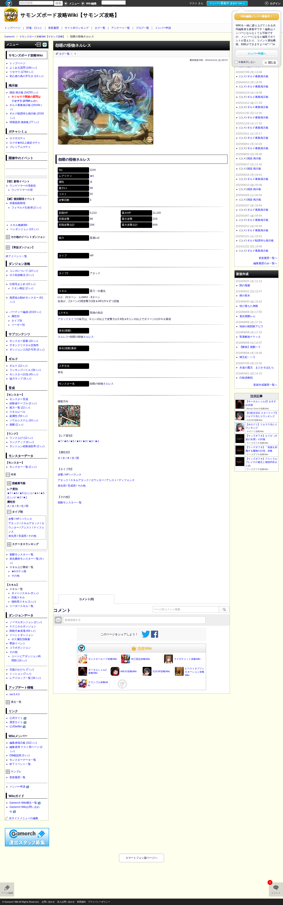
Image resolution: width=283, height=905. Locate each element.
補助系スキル (23, 601)
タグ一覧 (100, 27)
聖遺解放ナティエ (250, 336)
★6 (92, 175)
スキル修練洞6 (18, 225)
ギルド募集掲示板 (257, 76)
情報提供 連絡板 (24, 122)
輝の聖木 (244, 295)
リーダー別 (18, 324)
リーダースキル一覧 (21, 606)
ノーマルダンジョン (26, 622)
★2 (91, 441)
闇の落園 (244, 285)
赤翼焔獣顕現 (17, 203)
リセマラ (21, 71)
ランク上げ (21, 437)
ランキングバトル (25, 370)
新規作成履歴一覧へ (265, 384)
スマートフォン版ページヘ (141, 857)
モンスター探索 (24, 341)
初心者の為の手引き (26, 76)
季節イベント (17, 643)
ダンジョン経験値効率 (27, 446)
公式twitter (16, 726)
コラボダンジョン (20, 647)
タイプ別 (16, 320)
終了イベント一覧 (16, 256)
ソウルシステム (24, 420)
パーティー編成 (25, 312)
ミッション (20, 673)
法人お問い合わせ (66, 902)
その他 (82, 485)
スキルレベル (17, 411)
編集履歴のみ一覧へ (265, 263)
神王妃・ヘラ (247, 357)
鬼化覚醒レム (247, 316)
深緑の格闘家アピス (251, 326)
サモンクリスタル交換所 (24, 345)
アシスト (111, 480)
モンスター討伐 (24, 374)
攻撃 (60, 474)
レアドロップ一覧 (25, 678)
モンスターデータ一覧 (23, 759)
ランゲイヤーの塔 (22, 189)
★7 (60, 441)
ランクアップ (22, 442)
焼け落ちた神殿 (248, 306)
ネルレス (63, 336)
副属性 (18, 416)
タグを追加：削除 (75, 53)
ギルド (18, 365)
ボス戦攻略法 (22, 275)
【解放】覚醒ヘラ (250, 347)
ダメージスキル (24, 593)
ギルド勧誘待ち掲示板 (260, 240)
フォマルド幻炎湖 (26, 207)
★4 (78, 441)
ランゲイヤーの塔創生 (23, 185)
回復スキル (18, 597)
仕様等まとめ (22, 284)
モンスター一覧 (23, 466)
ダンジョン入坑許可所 (27, 349)
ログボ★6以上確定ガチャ (25, 142)
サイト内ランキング (77, 27)
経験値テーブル (23, 403)
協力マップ (20, 378)
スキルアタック (79, 480)
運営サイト (16, 722)
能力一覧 (20, 407)
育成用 (72, 485)
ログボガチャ (17, 138)
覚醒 (16, 424)
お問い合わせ (48, 902)
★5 (72, 441)
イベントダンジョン (21, 635)
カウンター (97, 480)
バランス (76, 474)
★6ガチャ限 (18, 571)
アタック (63, 480)
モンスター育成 (19, 399)
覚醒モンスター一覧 (70, 502)
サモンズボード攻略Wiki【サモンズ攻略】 (69, 15)
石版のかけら (22, 669)
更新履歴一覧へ (268, 258)
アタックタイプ (67, 319)
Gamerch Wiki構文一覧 (23, 802)
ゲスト (193, 3)
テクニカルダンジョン (23, 626)
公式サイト (16, 718)
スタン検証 (22, 288)
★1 (97, 441)
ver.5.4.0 (15, 694)
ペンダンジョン (24, 229)
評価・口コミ (34, 27)
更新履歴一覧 (17, 777)
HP (67, 474)
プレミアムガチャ (20, 146)
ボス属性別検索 (20, 639)
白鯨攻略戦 (246, 377)
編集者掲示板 (23, 742)
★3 (84, 441)
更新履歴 (53, 27)
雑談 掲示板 (24, 92)
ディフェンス (127, 480)
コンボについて (24, 270)
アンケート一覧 (120, 27)
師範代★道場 (22, 630)
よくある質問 (23, 67)
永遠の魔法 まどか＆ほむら (256, 367)
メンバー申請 (163, 27)
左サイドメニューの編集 (23, 818)
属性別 (15, 316)
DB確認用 (20, 755)
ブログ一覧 (142, 27)
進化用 (62, 485)
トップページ (12, 27)
